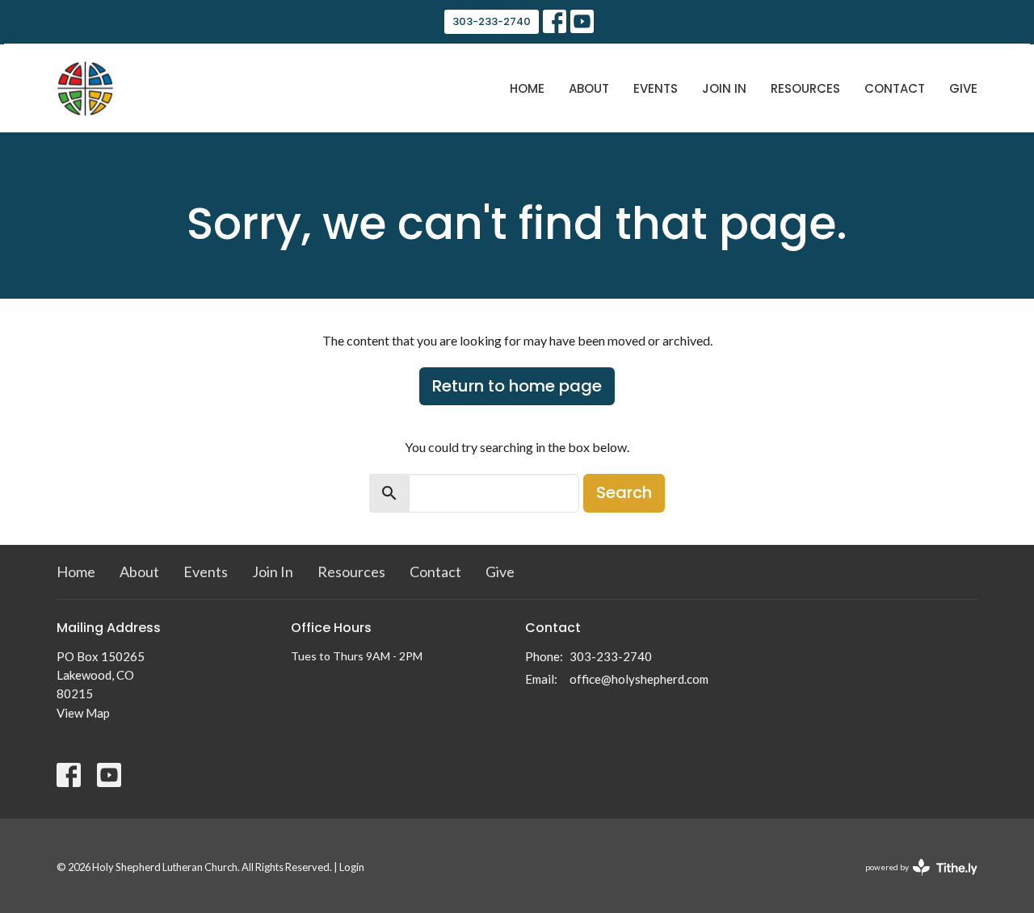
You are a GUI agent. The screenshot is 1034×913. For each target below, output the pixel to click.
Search (624, 492)
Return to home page (517, 386)
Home (527, 88)
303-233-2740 (491, 21)
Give (963, 88)
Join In (724, 88)
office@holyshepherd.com (639, 679)
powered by (913, 881)
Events (655, 88)
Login (351, 867)
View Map (83, 713)
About (589, 88)
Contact (894, 88)
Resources (805, 88)
